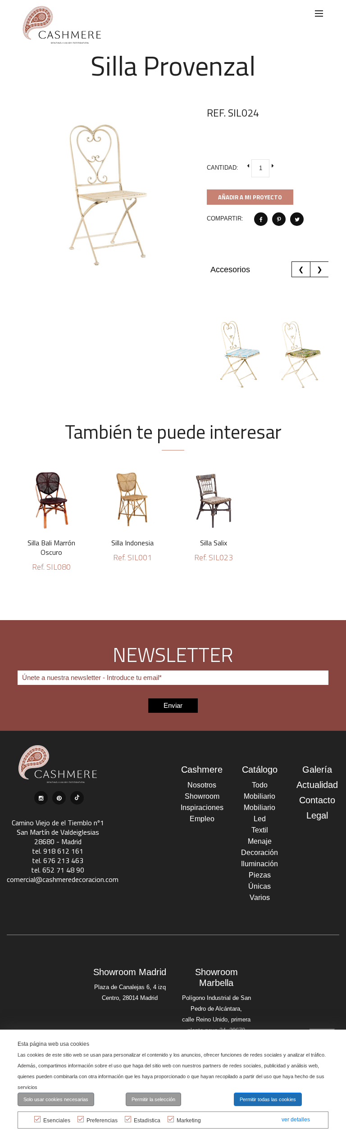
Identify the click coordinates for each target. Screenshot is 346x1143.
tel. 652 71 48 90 (57, 869)
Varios (260, 897)
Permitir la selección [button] (153, 1099)
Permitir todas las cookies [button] (268, 1099)
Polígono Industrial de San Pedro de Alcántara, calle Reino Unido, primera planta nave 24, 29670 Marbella (216, 1019)
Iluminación (259, 864)
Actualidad (317, 785)
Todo (260, 785)
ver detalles (296, 1119)
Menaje (260, 841)
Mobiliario (259, 796)
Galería (317, 769)
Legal (317, 815)
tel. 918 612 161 (57, 851)
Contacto (317, 800)
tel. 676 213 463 (57, 860)
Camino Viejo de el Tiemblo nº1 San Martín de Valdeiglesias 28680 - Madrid (58, 832)
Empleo (202, 819)
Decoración (259, 852)
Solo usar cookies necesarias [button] (55, 1099)
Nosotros (201, 785)
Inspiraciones (202, 807)
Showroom (202, 796)
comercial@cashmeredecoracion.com (62, 879)
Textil (259, 830)
